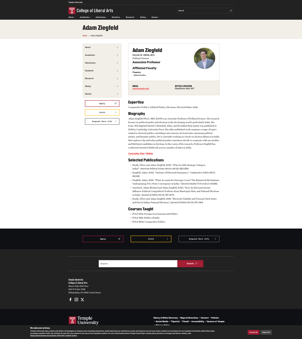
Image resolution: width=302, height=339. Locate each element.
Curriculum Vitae (136, 153)
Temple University (75, 2)
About (71, 17)
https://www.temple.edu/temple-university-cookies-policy (53, 336)
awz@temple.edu (140, 88)
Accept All (253, 332)
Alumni (154, 17)
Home (85, 36)
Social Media (162, 321)
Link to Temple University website (83, 320)
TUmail (185, 321)
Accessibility (197, 321)
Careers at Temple (215, 321)
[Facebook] (70, 300)
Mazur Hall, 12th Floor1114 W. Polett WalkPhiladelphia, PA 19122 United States (84, 289)
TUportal (175, 321)
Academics (85, 17)
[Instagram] (76, 300)
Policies (215, 318)
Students (116, 17)
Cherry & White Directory (165, 318)
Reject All (266, 332)
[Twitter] (82, 300)
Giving (143, 17)
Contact (205, 318)
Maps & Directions (189, 318)
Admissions (101, 17)
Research (130, 17)
